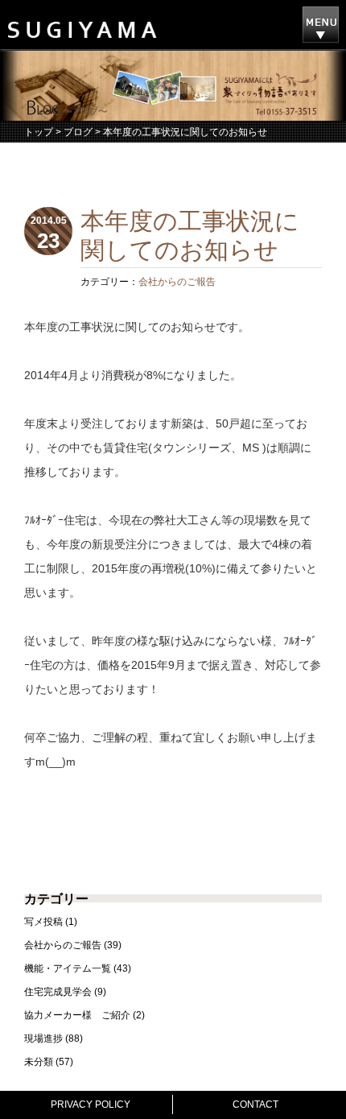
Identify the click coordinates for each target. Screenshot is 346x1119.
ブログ (78, 132)
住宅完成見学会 (58, 991)
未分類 (38, 1061)
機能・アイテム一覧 (67, 968)
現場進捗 (43, 1038)
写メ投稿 (43, 921)
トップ (38, 132)
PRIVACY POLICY (90, 1104)
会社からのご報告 (177, 281)
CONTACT (255, 1104)
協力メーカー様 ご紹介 (77, 1015)
